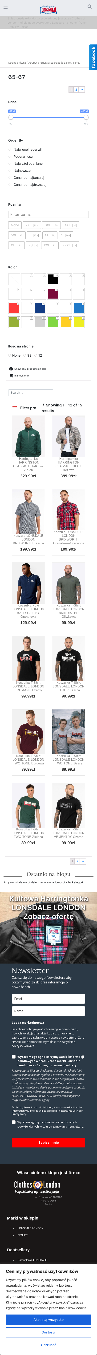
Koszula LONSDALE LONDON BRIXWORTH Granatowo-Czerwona (68, 537)
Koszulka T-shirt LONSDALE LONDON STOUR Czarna (69, 686)
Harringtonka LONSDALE (32, 1260)
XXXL (63, 743)
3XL (28, 670)
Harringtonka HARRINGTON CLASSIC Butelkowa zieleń (28, 464)
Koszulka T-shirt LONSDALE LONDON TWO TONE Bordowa (28, 759)
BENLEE (23, 1235)
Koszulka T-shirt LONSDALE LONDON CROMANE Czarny (28, 686)
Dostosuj (48, 1332)
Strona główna (17, 62)
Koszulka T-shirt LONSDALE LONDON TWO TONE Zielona (28, 833)
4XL (28, 748)
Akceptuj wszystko (48, 1320)
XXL (34, 445)
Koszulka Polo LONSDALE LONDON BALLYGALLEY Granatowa (28, 611)
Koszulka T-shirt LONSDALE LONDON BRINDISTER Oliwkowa (69, 611)
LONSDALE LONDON (30, 1228)
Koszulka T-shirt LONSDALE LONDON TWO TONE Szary (69, 759)
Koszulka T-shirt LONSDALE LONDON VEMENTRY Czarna (69, 833)
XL (68, 519)
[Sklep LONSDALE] (37, 1186)
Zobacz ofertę (48, 916)
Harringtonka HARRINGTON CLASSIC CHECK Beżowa (69, 464)
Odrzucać (48, 1345)
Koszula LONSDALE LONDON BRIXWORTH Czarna (28, 539)
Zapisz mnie (48, 1142)
